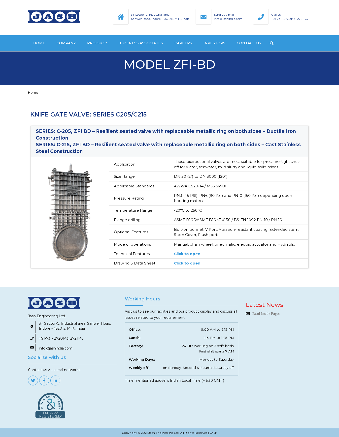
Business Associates (141, 43)
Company (66, 43)
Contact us (249, 43)
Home (39, 43)
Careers (183, 43)
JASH (213, 433)
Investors (214, 43)
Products (97, 43)
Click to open (187, 253)
